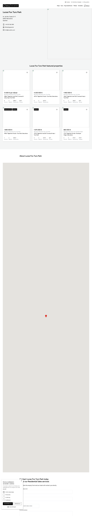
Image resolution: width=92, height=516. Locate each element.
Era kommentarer (23, 510)
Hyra (62, 5)
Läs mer (4, 488)
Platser (75, 5)
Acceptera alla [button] (8, 503)
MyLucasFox (86, 2)
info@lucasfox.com (10, 30)
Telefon (21, 503)
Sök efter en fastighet (76, 2)
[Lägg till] (27, 72)
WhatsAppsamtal (9, 27)
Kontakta (80, 5)
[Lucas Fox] (11, 5)
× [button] (21, 480)
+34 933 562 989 (9, 24)
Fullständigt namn (24, 488)
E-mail (21, 496)
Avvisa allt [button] (17, 503)
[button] (5, 80)
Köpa (58, 5)
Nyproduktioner (68, 5)
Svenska (68, 2)
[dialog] (12, 494)
